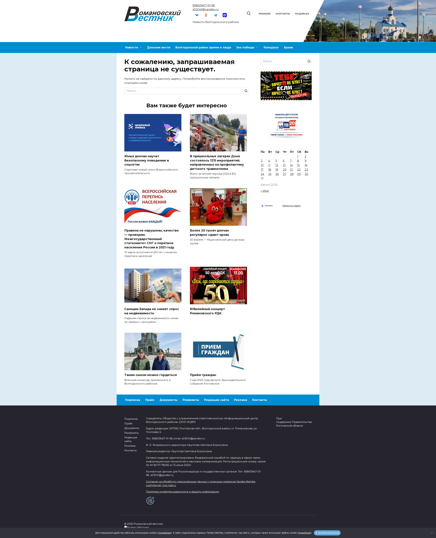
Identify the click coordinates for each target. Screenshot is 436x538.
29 (299, 174)
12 (276, 165)
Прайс (149, 400)
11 (269, 165)
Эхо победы (245, 47)
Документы (168, 400)
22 (299, 169)
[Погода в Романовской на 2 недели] (292, 206)
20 (284, 169)
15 (298, 165)
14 (291, 165)
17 (262, 169)
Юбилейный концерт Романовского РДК (207, 311)
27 (284, 174)
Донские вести (158, 47)
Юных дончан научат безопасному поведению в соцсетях (146, 160)
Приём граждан (203, 375)
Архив (288, 47)
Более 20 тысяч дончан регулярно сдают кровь (209, 232)
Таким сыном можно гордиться (150, 375)
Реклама (265, 13)
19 (276, 169)
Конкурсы (271, 47)
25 (269, 174)
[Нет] (431, 533)
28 (292, 174)
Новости (131, 47)
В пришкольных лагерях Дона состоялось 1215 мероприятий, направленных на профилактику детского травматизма (217, 162)
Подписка (302, 13)
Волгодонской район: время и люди (203, 47)
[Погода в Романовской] (281, 202)
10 (262, 165)
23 (306, 169)
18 (269, 169)
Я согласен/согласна (327, 532)
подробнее (165, 532)
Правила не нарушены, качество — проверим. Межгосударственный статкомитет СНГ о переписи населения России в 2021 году (151, 239)
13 (284, 165)
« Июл (265, 191)
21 (291, 169)
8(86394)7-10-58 (204, 5)
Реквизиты (191, 400)
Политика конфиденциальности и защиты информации (182, 491)
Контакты (283, 13)
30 (306, 174)
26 (277, 174)
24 (262, 174)
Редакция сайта (216, 400)
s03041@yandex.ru (206, 9)
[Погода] (266, 205)
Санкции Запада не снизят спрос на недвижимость (151, 311)
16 (306, 165)
